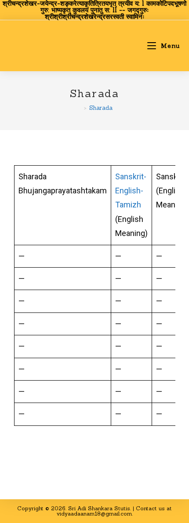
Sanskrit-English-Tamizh (130, 191)
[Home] (79, 108)
